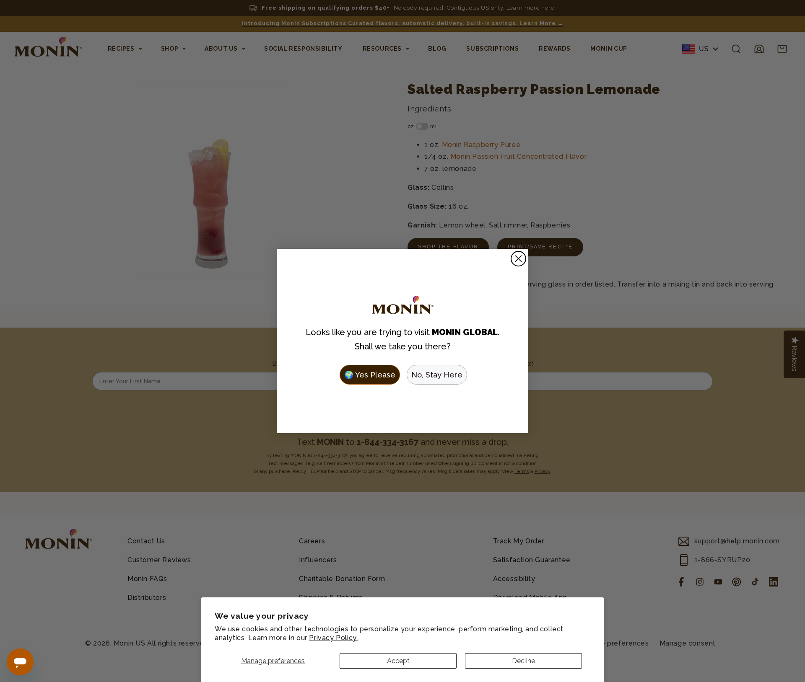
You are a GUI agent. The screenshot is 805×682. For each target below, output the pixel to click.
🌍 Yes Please (369, 374)
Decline (523, 661)
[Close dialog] (518, 258)
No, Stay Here (436, 374)
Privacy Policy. (333, 638)
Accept (398, 661)
